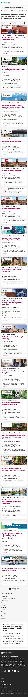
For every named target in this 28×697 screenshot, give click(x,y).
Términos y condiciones (6, 693)
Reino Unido (4, 596)
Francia (3, 616)
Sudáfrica (3, 607)
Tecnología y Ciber (11, 23)
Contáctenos (4, 687)
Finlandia (3, 613)
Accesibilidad (23, 693)
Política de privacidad (15, 693)
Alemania (3, 603)
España (3, 611)
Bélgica (3, 609)
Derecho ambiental (21, 23)
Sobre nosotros (4, 681)
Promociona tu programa (6, 684)
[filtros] (25, 23)
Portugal (3, 605)
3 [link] (15, 589)
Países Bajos (4, 600)
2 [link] (12, 589)
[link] (21, 589)
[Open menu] (25, 2)
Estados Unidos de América (8, 598)
